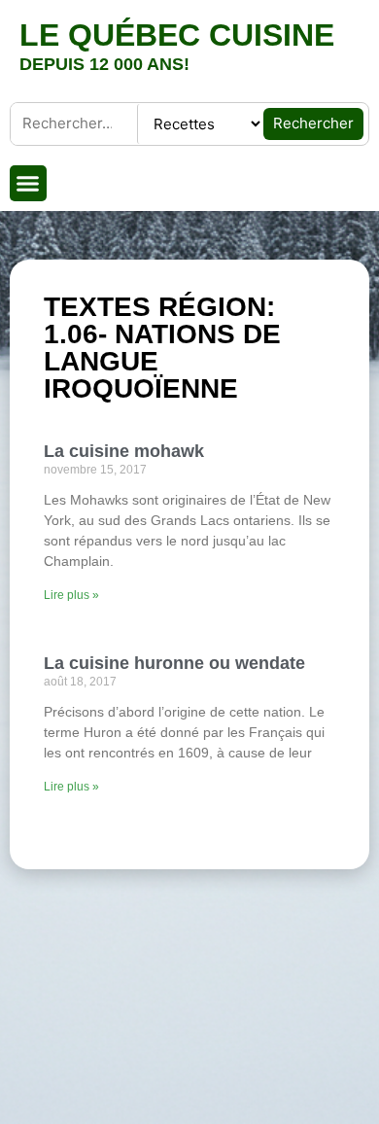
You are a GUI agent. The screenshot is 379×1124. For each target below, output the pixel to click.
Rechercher (313, 123)
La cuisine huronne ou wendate (174, 663)
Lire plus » (71, 595)
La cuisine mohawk (124, 451)
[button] (28, 183)
